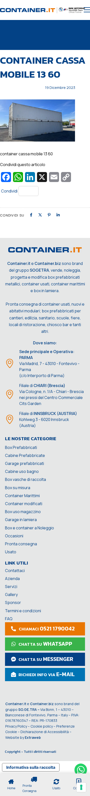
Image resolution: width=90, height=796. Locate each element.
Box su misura (17, 487)
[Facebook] (31, 215)
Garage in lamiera (21, 519)
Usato (10, 552)
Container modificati (23, 503)
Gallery (11, 594)
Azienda (12, 578)
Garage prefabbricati (24, 463)
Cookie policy (41, 726)
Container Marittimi (22, 495)
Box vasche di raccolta (25, 479)
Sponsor (13, 602)
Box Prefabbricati (21, 447)
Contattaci (15, 570)
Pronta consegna (21, 544)
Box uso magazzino (23, 511)
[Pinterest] (49, 215)
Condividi (9, 191)
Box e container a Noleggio (29, 528)
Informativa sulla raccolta (30, 767)
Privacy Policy (16, 726)
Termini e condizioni (23, 610)
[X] (40, 215)
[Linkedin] (58, 215)
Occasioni (14, 536)
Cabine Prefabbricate (25, 455)
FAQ (8, 618)
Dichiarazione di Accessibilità (44, 731)
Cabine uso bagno (22, 471)
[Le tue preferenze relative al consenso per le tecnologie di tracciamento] (81, 787)
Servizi (11, 586)
